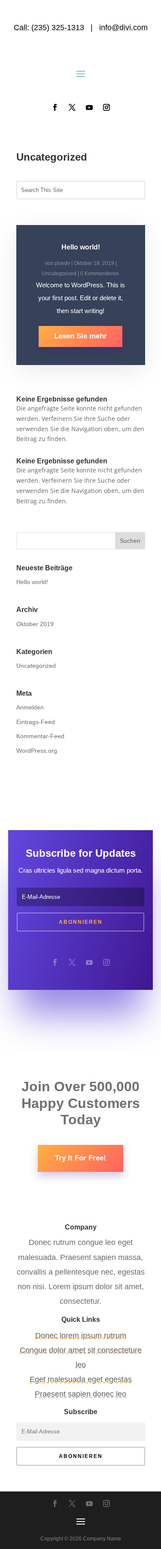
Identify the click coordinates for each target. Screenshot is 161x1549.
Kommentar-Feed (40, 736)
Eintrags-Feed (35, 721)
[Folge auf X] (72, 107)
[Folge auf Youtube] (89, 107)
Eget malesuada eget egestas (81, 1379)
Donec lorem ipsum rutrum (80, 1335)
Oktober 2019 (35, 624)
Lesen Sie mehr (80, 336)
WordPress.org (36, 750)
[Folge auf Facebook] (55, 107)
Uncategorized (59, 274)
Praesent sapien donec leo (80, 1394)
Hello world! (80, 247)
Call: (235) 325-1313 (49, 27)
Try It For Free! (80, 1158)
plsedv (62, 263)
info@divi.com (123, 27)
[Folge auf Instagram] (106, 107)
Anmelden (30, 707)
